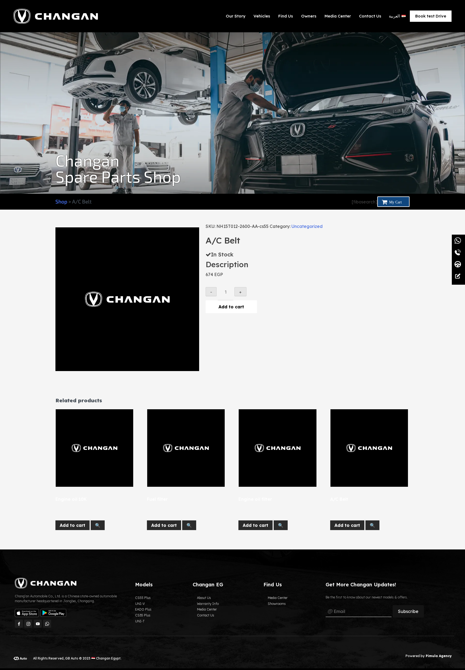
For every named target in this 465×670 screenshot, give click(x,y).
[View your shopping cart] (393, 201)
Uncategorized (307, 226)
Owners (308, 16)
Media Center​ (338, 16)
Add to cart (231, 306)
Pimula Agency (438, 656)
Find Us (285, 16)
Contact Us (370, 16)
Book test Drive (430, 16)
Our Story (235, 16)
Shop (61, 201)
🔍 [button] (97, 525)
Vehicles (261, 16)
